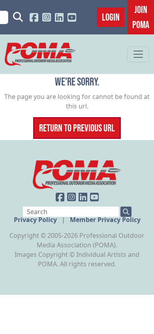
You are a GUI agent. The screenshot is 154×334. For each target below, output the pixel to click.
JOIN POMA (140, 17)
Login (111, 17)
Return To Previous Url (77, 127)
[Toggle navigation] (138, 54)
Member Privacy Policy (105, 219)
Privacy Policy (36, 219)
